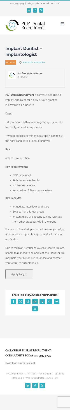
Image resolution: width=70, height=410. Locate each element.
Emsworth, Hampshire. (34, 62)
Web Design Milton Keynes (39, 378)
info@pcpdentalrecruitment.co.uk (43, 3)
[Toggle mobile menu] (63, 24)
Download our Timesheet (20, 363)
